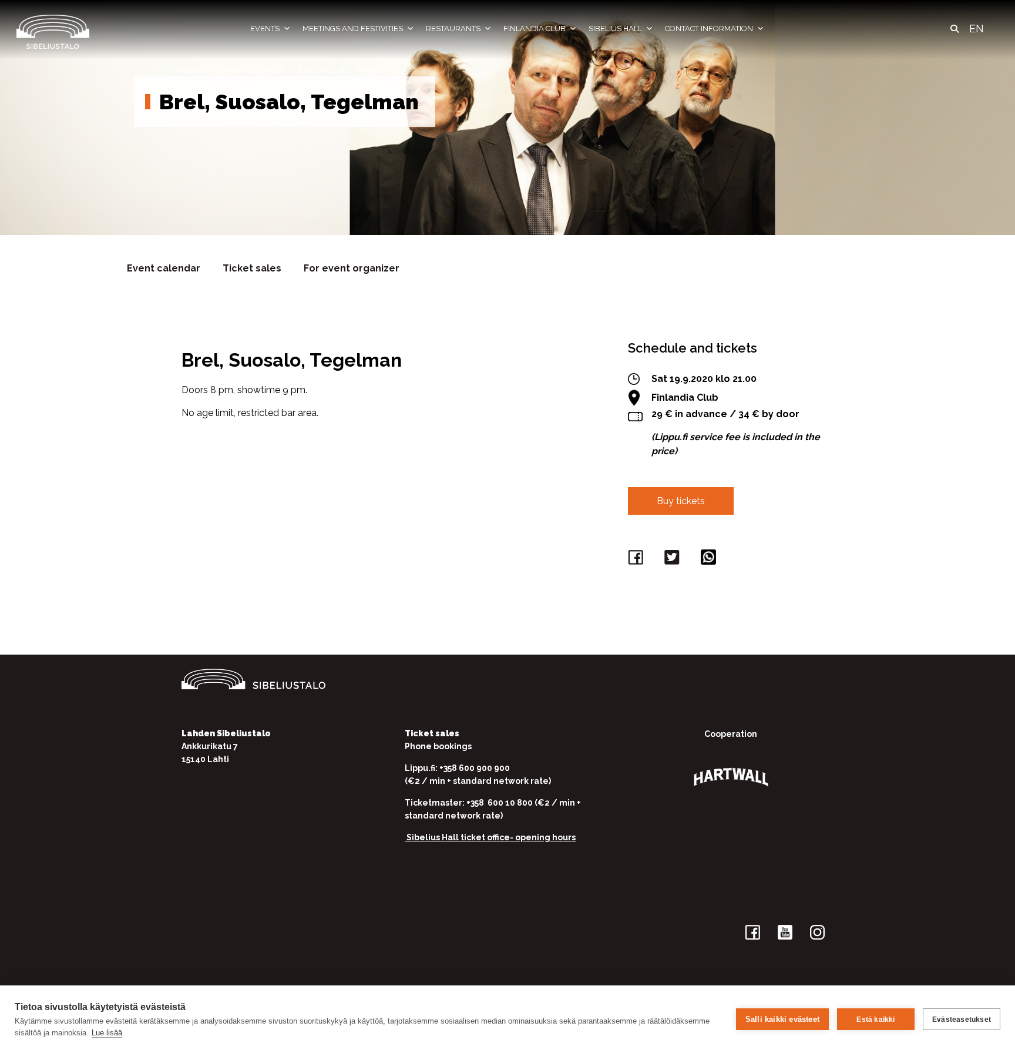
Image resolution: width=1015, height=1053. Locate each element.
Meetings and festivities (353, 28)
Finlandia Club (534, 28)
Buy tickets (681, 501)
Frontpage (186, 69)
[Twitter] (673, 560)
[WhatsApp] (710, 560)
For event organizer (351, 268)
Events (265, 28)
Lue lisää (107, 1032)
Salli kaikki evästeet (782, 1019)
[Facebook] (637, 560)
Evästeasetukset (961, 1019)
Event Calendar (252, 69)
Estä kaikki (875, 1019)
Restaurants (453, 28)
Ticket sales (252, 268)
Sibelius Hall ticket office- (460, 837)
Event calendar (163, 268)
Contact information (709, 28)
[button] (954, 29)
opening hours (545, 837)
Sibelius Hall (615, 28)
